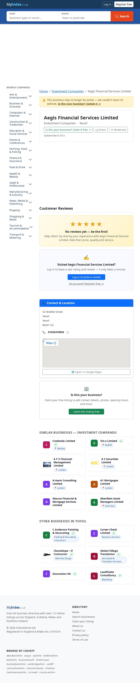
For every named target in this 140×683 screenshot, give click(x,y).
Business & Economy (16, 105)
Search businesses (83, 616)
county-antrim (47, 672)
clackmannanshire (16, 672)
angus (27, 655)
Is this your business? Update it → (79, 103)
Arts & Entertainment (18, 96)
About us (77, 626)
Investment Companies (68, 91)
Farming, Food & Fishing (18, 150)
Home (43, 91)
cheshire (50, 668)
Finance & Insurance (15, 159)
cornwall (32, 672)
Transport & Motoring (16, 236)
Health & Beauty (14, 175)
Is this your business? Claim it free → (68, 129)
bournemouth (26, 659)
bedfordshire (51, 655)
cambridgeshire (36, 664)
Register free (124, 4)
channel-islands (35, 668)
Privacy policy (80, 635)
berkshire (12, 659)
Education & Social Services (18, 132)
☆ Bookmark (118, 129)
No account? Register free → (86, 283)
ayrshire (37, 655)
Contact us (78, 630)
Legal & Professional (16, 184)
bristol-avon (42, 659)
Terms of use (80, 639)
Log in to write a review (86, 277)
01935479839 (56, 332)
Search (124, 16)
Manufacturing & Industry (18, 193)
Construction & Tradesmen (18, 123)
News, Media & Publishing (18, 202)
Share (102, 129)
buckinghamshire (16, 664)
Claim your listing (83, 621)
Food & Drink (17, 167)
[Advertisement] (70, 51)
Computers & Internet (17, 114)
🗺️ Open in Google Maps (86, 372)
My (17, 4)
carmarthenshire (16, 668)
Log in (107, 4)
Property (14, 210)
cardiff (49, 664)
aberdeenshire (14, 655)
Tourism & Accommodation (19, 227)
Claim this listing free (86, 411)
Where (65, 13)
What (12, 13)
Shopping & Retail (16, 218)
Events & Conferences (17, 141)
